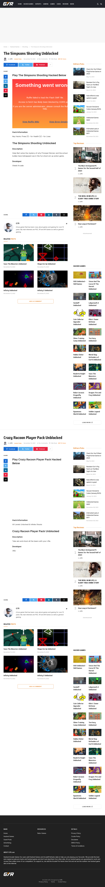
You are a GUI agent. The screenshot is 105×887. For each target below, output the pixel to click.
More (72, 4)
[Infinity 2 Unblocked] (52, 279)
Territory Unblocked (92, 339)
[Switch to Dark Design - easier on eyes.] (98, 4)
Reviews (65, 4)
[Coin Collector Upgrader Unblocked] (79, 313)
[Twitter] (6, 81)
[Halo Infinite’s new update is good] (79, 98)
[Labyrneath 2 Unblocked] (95, 296)
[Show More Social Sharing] (50, 65)
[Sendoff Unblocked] (79, 296)
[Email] (6, 95)
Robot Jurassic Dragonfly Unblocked (78, 395)
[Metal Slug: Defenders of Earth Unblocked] (95, 348)
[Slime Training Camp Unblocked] (79, 331)
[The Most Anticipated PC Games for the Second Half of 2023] (87, 155)
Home (20, 4)
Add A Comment (35, 301)
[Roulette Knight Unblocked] (79, 367)
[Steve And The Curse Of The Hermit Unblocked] (95, 275)
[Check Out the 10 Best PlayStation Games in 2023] (79, 72)
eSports (38, 4)
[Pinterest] (6, 91)
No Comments (43, 59)
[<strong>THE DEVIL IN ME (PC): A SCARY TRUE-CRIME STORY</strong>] (87, 185)
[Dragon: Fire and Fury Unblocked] (95, 386)
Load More (86, 422)
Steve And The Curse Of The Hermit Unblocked (94, 285)
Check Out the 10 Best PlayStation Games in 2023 (93, 71)
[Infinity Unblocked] (19, 279)
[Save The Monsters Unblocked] (19, 252)
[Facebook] (6, 77)
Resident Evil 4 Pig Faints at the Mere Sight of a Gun (92, 84)
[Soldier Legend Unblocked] (95, 405)
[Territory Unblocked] (95, 331)
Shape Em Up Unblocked (46, 264)
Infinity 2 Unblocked (44, 290)
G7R (11, 59)
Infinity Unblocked (10, 290)
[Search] (101, 4)
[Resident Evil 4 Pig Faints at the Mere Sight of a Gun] (79, 85)
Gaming (46, 4)
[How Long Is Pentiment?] (87, 213)
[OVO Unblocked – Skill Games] (79, 275)
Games (52, 4)
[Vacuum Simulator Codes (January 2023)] (79, 109)
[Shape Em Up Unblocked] (52, 252)
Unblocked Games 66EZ (92, 119)
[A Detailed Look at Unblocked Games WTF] (79, 131)
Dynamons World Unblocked (79, 412)
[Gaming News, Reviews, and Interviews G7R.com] (8, 4)
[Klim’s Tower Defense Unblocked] (95, 313)
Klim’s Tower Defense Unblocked (93, 322)
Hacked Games (28, 4)
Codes (59, 4)
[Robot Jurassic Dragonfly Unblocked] (79, 386)
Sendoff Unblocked (77, 304)
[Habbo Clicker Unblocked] (79, 348)
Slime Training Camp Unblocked (79, 339)
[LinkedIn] (6, 86)
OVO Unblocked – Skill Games (79, 282)
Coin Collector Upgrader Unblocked (78, 322)
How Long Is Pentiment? (87, 224)
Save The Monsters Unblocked (15, 264)
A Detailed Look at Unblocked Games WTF (92, 131)
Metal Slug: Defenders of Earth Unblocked (95, 357)
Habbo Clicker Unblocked (78, 355)
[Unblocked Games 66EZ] (79, 120)
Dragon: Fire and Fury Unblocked (95, 393)
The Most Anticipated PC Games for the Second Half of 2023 (89, 168)
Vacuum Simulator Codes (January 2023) (93, 108)
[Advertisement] (52, 25)
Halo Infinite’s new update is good (92, 97)
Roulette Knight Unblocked (79, 374)
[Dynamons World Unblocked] (79, 405)
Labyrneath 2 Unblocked (94, 304)
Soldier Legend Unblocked (94, 412)
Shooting (18, 59)
